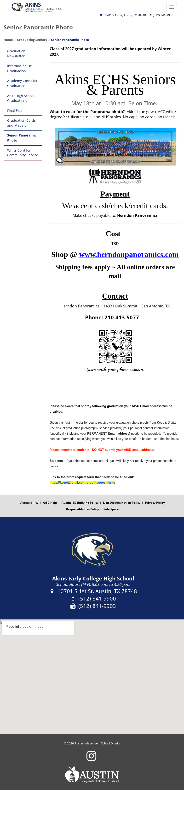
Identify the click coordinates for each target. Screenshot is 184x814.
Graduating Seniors (32, 40)
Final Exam (15, 110)
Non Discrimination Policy (121, 503)
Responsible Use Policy (82, 509)
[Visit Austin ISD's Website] (92, 774)
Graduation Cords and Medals (21, 123)
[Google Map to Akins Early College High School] (92, 676)
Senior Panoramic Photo (21, 137)
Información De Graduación (19, 68)
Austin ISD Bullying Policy (80, 503)
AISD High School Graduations (20, 98)
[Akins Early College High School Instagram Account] (91, 759)
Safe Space (111, 509)
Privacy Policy (155, 503)
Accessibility (29, 503)
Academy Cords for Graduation (22, 83)
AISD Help (50, 503)
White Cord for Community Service (22, 153)
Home (8, 40)
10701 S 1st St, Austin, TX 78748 (124, 15)
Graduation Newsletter (16, 53)
